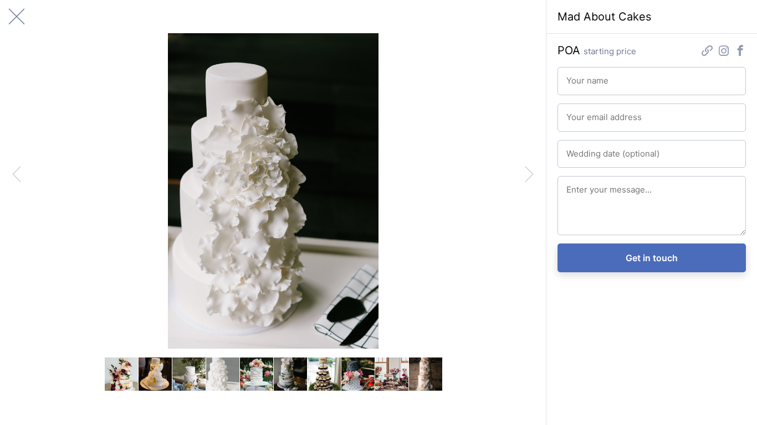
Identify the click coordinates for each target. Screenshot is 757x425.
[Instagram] (723, 52)
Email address (587, 112)
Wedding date (587, 149)
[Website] (707, 52)
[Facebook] (740, 52)
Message (580, 185)
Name (575, 76)
